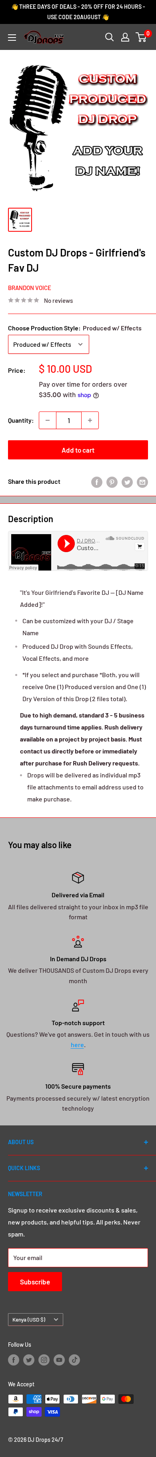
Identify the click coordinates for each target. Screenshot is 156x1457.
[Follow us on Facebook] (13, 1360)
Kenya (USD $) (28, 1319)
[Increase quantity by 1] (90, 420)
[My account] (125, 37)
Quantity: (21, 420)
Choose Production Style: (75, 328)
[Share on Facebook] (96, 481)
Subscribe (35, 1282)
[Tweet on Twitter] (127, 481)
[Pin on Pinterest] (112, 481)
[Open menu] (12, 37)
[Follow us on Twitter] (28, 1360)
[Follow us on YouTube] (59, 1360)
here (77, 1044)
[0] (141, 37)
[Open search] (109, 37)
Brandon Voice (29, 287)
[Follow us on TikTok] (74, 1360)
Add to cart (78, 450)
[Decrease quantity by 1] (47, 420)
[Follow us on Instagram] (44, 1360)
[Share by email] (142, 481)
